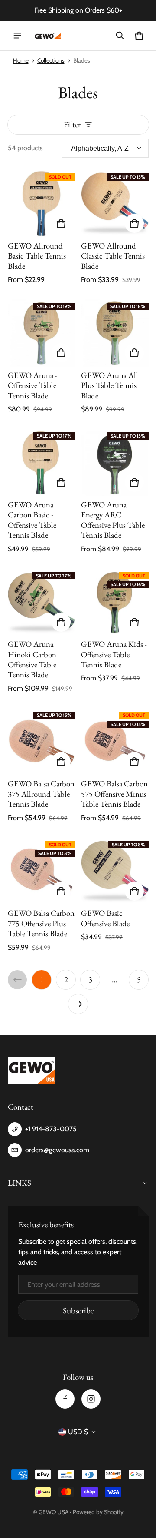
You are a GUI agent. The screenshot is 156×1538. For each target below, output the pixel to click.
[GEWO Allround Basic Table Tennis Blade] (41, 204)
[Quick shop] (61, 223)
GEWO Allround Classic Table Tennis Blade (113, 256)
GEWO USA (53, 1511)
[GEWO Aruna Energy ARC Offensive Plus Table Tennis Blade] (115, 463)
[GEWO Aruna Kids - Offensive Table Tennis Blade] (115, 602)
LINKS (19, 1182)
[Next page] (78, 1004)
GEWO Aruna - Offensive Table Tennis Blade (32, 385)
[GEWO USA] (47, 35)
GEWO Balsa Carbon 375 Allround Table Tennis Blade (41, 793)
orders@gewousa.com (57, 1150)
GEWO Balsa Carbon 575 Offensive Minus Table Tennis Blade (114, 793)
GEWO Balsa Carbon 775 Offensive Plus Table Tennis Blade (41, 923)
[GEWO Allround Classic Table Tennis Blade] (115, 204)
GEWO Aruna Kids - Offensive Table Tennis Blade (114, 654)
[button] (120, 35)
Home (21, 60)
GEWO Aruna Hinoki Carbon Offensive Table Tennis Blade (32, 659)
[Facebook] (65, 1399)
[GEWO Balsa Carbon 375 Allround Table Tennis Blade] (41, 742)
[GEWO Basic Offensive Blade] (115, 871)
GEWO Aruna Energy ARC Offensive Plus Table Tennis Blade (113, 519)
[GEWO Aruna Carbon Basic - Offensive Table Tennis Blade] (41, 463)
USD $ (78, 1432)
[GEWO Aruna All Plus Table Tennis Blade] (115, 333)
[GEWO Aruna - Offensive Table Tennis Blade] (41, 333)
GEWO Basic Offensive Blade (105, 918)
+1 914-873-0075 (51, 1129)
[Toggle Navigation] (17, 35)
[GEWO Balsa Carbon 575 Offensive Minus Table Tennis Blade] (115, 742)
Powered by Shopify (98, 1511)
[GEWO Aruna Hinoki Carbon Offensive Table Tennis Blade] (41, 602)
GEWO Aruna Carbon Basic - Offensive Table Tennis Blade (32, 519)
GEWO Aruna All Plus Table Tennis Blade (109, 385)
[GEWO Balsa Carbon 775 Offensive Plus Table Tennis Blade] (41, 871)
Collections (51, 60)
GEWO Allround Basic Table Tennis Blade (37, 256)
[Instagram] (91, 1399)
